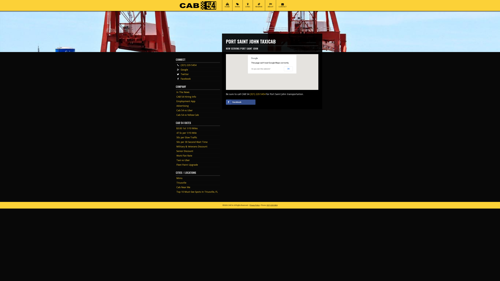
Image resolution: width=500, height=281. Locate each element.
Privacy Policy (255, 205)
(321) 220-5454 (188, 65)
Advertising (182, 105)
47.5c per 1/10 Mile (186, 132)
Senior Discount (184, 151)
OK (288, 69)
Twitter (185, 74)
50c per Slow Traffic (186, 137)
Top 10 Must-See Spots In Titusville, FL (197, 191)
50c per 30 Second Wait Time (192, 141)
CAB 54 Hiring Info (186, 96)
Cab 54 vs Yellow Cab (187, 114)
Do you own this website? (261, 69)
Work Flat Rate (184, 155)
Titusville (181, 182)
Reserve (258, 6)
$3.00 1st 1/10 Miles (187, 128)
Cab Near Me (183, 187)
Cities (247, 6)
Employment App (185, 101)
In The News (182, 92)
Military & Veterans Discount (191, 146)
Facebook (186, 78)
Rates (237, 6)
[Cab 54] (198, 5)
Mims (179, 178)
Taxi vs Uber (183, 160)
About (270, 6)
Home (227, 6)
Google (184, 69)
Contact (282, 6)
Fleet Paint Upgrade (187, 164)
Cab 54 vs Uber (184, 110)
